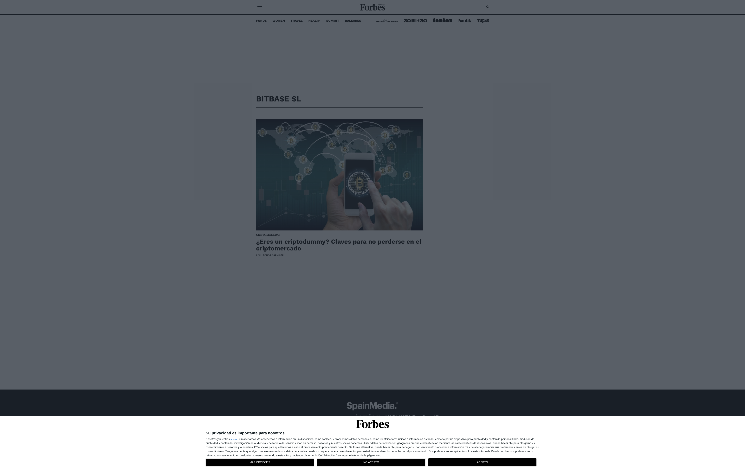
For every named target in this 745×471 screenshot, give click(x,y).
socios (234, 439)
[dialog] (372, 443)
